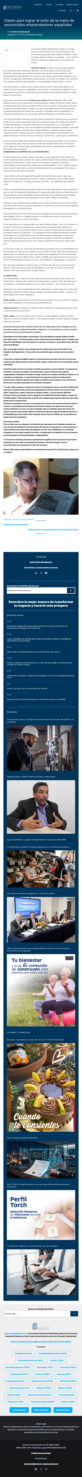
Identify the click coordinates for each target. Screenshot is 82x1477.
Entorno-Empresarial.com (16, 1333)
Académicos (23, 1353)
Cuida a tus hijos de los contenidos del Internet (27, 688)
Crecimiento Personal (30, 1360)
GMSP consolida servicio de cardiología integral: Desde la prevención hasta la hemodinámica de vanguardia (38, 949)
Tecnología (66, 1395)
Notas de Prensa (19, 1388)
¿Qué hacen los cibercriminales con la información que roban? (33, 652)
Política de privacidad (41, 1453)
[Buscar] (71, 590)
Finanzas (39, 34)
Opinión (65, 1388)
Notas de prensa (41, 1410)
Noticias (44, 1388)
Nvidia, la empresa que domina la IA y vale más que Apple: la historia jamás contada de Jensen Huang (39, 664)
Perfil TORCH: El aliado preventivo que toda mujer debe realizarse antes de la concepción (38, 1185)
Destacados (45, 1367)
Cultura (57, 1360)
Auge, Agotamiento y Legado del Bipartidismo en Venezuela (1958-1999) (36, 840)
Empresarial (19, 1374)
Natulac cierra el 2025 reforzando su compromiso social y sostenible (36, 699)
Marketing (68, 1381)
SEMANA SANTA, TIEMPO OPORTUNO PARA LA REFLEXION (31, 777)
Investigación (15, 1381)
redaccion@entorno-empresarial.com (41, 1464)
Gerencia (64, 1374)
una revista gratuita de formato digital (54, 1342)
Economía (31, 34)
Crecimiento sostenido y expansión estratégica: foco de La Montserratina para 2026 (40, 677)
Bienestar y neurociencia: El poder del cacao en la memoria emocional (35, 1040)
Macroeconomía (42, 1381)
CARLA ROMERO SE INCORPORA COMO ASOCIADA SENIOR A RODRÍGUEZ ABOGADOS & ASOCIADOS (39, 640)
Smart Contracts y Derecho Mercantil (22, 1138)
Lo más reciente (19, 1410)
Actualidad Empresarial (53, 1353)
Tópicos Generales (42, 1402)
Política (14, 1395)
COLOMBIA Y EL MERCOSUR (18, 1032)
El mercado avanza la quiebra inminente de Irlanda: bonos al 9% (53, 530)
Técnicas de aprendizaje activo (15, 524)
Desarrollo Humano (17, 1367)
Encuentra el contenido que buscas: (23, 586)
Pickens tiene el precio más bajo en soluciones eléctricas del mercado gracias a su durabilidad (40, 720)
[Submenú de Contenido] (42, 4)
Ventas (67, 1402)
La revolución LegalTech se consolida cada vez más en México (32, 1246)
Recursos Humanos (39, 1395)
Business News (63, 1410)
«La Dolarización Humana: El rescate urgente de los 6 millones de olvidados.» (38, 847)
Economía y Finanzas (19, 519)
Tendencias (15, 1402)
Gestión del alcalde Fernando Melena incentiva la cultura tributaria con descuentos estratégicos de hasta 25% (37, 627)
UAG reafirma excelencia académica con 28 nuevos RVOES (31, 894)
